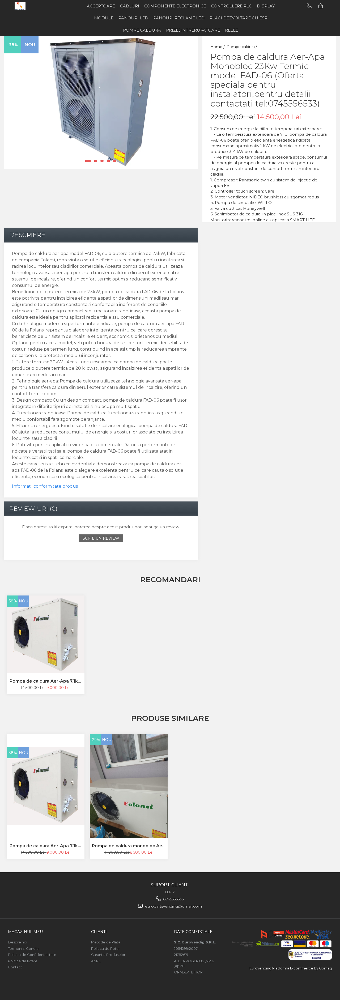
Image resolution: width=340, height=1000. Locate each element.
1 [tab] (88, 161)
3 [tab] (102, 161)
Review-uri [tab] (33, 508)
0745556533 (173, 899)
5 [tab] (115, 161)
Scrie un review (101, 538)
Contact (15, 967)
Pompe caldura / (242, 46)
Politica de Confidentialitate (32, 954)
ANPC (96, 961)
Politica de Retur (105, 948)
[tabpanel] (101, 102)
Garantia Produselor (108, 954)
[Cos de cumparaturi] (320, 6)
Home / (218, 46)
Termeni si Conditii (23, 948)
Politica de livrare (22, 961)
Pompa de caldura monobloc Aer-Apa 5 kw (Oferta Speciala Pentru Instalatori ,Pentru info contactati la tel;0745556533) (129, 845)
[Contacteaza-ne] (309, 6)
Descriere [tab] (27, 235)
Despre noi (17, 942)
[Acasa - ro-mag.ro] (36, 6)
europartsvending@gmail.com (173, 906)
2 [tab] (95, 161)
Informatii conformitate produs (45, 486)
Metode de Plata (105, 942)
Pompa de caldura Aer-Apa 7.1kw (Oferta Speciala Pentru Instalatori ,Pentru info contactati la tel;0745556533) (45, 681)
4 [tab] (108, 161)
